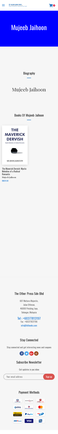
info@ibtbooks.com (29, 325)
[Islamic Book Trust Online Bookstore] (18, 5)
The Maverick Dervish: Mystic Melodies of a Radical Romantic (14, 171)
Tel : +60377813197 (29, 318)
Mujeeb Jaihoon (29, 89)
